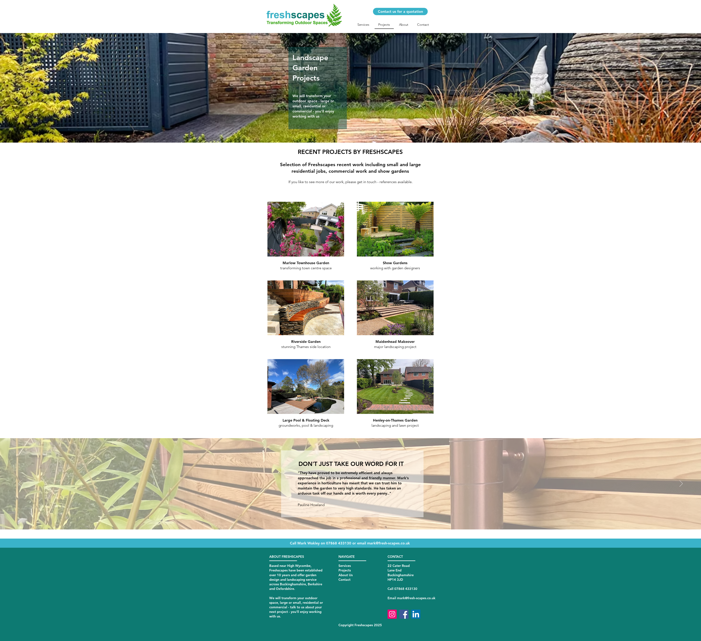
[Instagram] (392, 614)
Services (344, 566)
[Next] (681, 483)
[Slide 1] (350, 520)
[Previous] (20, 483)
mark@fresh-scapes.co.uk (388, 543)
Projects (344, 570)
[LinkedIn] (415, 614)
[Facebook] (404, 614)
